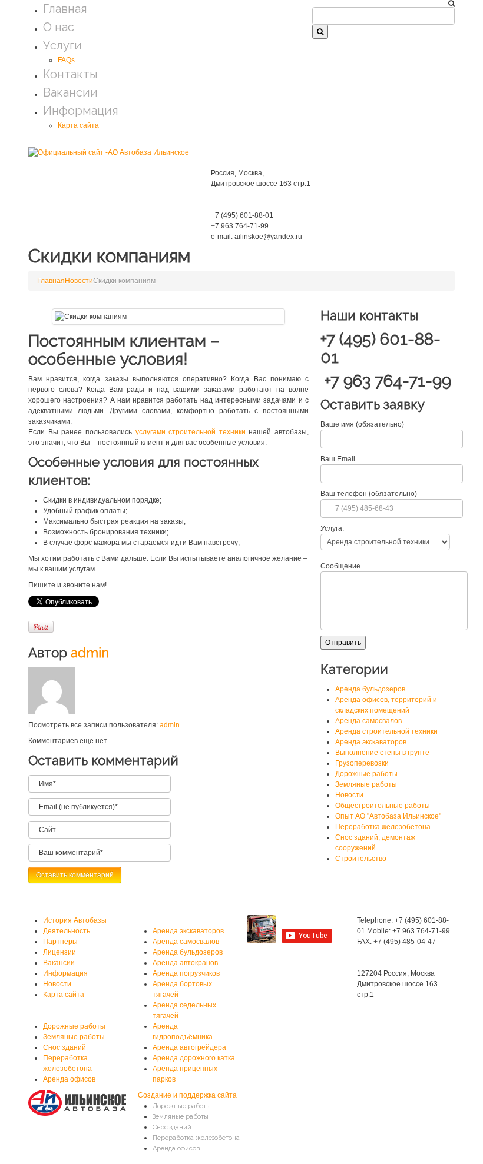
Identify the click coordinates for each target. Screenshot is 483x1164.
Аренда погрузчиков (186, 973)
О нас (58, 27)
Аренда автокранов (185, 963)
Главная (65, 9)
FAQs (66, 60)
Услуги (62, 45)
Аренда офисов (69, 1079)
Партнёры (60, 941)
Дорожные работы (366, 774)
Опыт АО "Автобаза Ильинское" (388, 816)
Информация (80, 111)
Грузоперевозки (362, 763)
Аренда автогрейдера (189, 1047)
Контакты (70, 74)
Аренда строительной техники (386, 731)
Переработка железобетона (383, 827)
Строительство (360, 858)
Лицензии (59, 952)
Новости (79, 281)
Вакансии (70, 92)
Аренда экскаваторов (370, 742)
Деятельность (66, 931)
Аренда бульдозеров (370, 689)
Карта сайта (78, 125)
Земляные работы (366, 784)
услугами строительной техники (190, 432)
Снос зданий (64, 1047)
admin (90, 652)
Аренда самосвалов (368, 721)
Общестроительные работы (382, 806)
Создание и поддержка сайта (187, 1095)
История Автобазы (75, 920)
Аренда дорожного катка (194, 1058)
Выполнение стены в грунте (382, 753)
